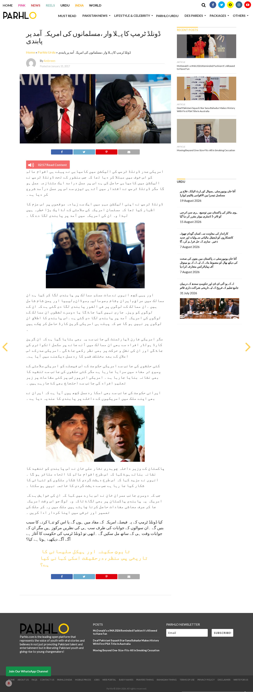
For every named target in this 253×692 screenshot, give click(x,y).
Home (8, 5)
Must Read (67, 16)
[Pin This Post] (106, 151)
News (35, 5)
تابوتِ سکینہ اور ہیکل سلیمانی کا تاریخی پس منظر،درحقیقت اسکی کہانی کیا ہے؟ (94, 558)
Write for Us (240, 679)
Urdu (65, 5)
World (95, 5)
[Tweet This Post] (84, 151)
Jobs (96, 679)
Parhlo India (64, 679)
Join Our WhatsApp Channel (28, 671)
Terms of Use (187, 679)
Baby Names (126, 679)
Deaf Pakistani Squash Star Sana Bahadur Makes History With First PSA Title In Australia (126, 642)
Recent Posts (187, 30)
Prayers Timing (145, 679)
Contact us (47, 679)
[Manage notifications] (9, 683)
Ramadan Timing (167, 679)
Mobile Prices (83, 679)
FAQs (34, 679)
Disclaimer (224, 679)
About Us (23, 679)
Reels (50, 5)
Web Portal (109, 679)
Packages (218, 15)
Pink (21, 5)
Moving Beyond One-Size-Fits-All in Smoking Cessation (126, 650)
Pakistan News (95, 15)
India (79, 5)
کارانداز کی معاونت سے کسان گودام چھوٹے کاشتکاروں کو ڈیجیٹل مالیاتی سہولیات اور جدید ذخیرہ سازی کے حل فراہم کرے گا (206, 237)
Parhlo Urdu (167, 16)
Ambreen (49, 60)
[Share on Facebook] (62, 151)
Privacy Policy (206, 679)
